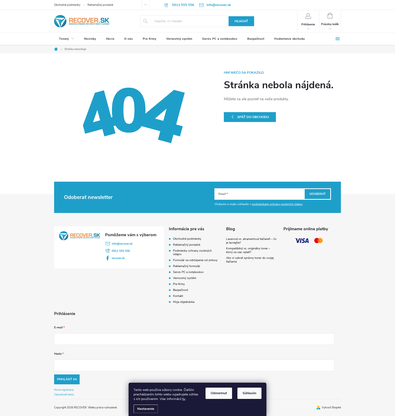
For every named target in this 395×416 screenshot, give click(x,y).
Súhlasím (249, 393)
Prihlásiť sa (67, 379)
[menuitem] (66, 39)
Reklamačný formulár (186, 266)
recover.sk (118, 258)
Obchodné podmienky (67, 5)
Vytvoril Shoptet (331, 407)
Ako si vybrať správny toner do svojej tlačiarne (250, 260)
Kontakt (178, 296)
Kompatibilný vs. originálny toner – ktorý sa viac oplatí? (248, 250)
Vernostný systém (184, 278)
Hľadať (241, 21)
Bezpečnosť (180, 290)
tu (183, 399)
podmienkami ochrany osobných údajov (277, 204)
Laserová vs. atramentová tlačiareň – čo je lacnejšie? (251, 241)
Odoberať (317, 194)
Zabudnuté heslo (64, 394)
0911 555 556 (121, 251)
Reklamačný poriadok (100, 5)
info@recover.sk (122, 244)
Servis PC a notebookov (188, 272)
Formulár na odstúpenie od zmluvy (195, 260)
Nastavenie (145, 409)
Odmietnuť (219, 393)
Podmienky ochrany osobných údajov (192, 252)
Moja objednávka (183, 302)
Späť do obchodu (253, 117)
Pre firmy (179, 284)
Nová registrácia (64, 390)
